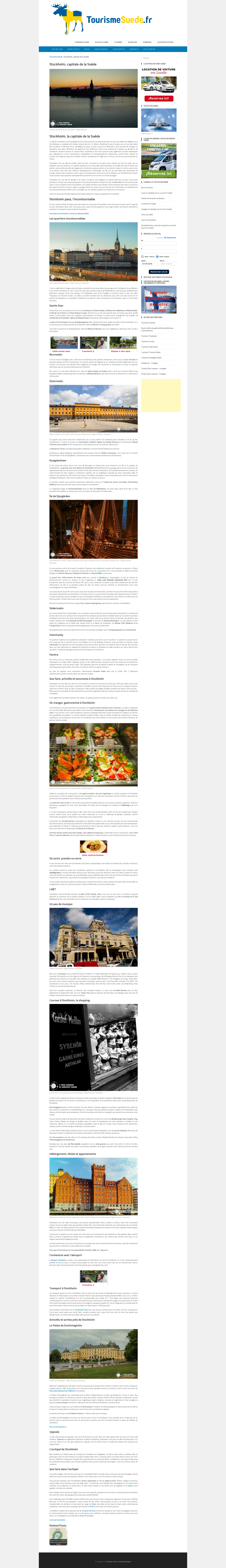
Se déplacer (132, 42)
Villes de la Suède (101, 42)
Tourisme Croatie (147, 341)
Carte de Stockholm (148, 220)
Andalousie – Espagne (149, 363)
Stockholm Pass (81, 1309)
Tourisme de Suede (82, 42)
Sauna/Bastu (134, 49)
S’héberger (147, 42)
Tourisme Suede (112, 1561)
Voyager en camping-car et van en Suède (156, 209)
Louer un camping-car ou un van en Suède (156, 193)
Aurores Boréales (101, 49)
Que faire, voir (57, 49)
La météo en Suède (148, 203)
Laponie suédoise (73, 49)
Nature (87, 49)
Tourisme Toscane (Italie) (150, 352)
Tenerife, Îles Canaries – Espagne (153, 368)
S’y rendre (118, 42)
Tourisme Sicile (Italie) (149, 346)
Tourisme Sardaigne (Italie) (151, 357)
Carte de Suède (147, 214)
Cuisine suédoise (119, 49)
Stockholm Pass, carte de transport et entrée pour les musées (158, 226)
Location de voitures (165, 42)
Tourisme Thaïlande (149, 336)
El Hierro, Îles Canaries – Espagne (153, 374)
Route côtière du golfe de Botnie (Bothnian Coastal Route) (157, 329)
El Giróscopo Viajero (124, 1561)
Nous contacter (149, 49)
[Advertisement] (161, 395)
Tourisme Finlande (148, 322)
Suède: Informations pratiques (153, 198)
